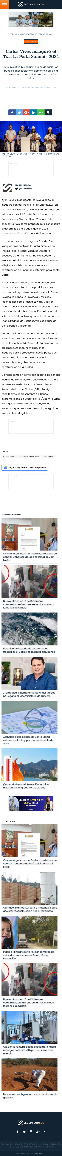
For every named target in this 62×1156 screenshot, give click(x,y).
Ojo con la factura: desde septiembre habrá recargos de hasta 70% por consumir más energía (29, 1050)
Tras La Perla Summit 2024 (28, 456)
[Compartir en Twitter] (19, 112)
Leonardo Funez (39, 1153)
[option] (31, 139)
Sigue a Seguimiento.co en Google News (27, 467)
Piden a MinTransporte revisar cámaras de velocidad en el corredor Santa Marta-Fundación (28, 955)
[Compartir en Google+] (26, 112)
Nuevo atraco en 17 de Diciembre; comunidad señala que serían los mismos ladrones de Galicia (28, 604)
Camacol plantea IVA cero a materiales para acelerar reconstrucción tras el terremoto (30, 909)
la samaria (31, 41)
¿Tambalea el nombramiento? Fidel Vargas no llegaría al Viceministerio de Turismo (29, 694)
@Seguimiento (27, 188)
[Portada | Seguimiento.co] (31, 1122)
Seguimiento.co (23, 185)
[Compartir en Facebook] (12, 112)
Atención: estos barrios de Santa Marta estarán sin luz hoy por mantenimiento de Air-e (28, 740)
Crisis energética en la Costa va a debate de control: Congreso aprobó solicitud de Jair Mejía (30, 557)
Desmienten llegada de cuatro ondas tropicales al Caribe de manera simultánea (29, 650)
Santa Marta (48, 456)
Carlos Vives (8, 456)
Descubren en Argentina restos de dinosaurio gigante (30, 1096)
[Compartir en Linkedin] (33, 112)
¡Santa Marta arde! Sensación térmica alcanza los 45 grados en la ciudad (26, 786)
